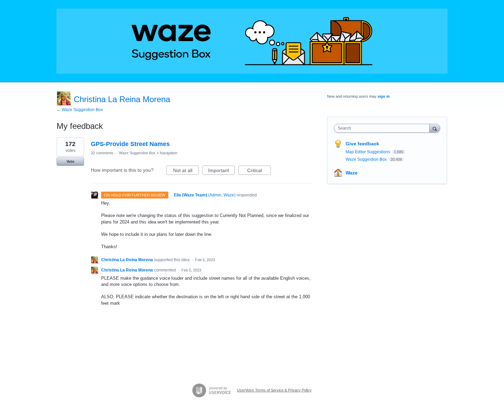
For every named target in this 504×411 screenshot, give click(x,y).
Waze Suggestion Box (137, 153)
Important (221, 171)
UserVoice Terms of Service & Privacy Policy (274, 390)
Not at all (186, 171)
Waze (352, 173)
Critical (259, 171)
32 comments (102, 153)
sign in (383, 96)
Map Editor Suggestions (368, 151)
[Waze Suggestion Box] (252, 41)
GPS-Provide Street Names (130, 144)
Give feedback (362, 143)
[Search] (434, 128)
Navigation (168, 153)
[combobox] (383, 128)
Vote (70, 161)
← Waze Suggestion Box (80, 109)
